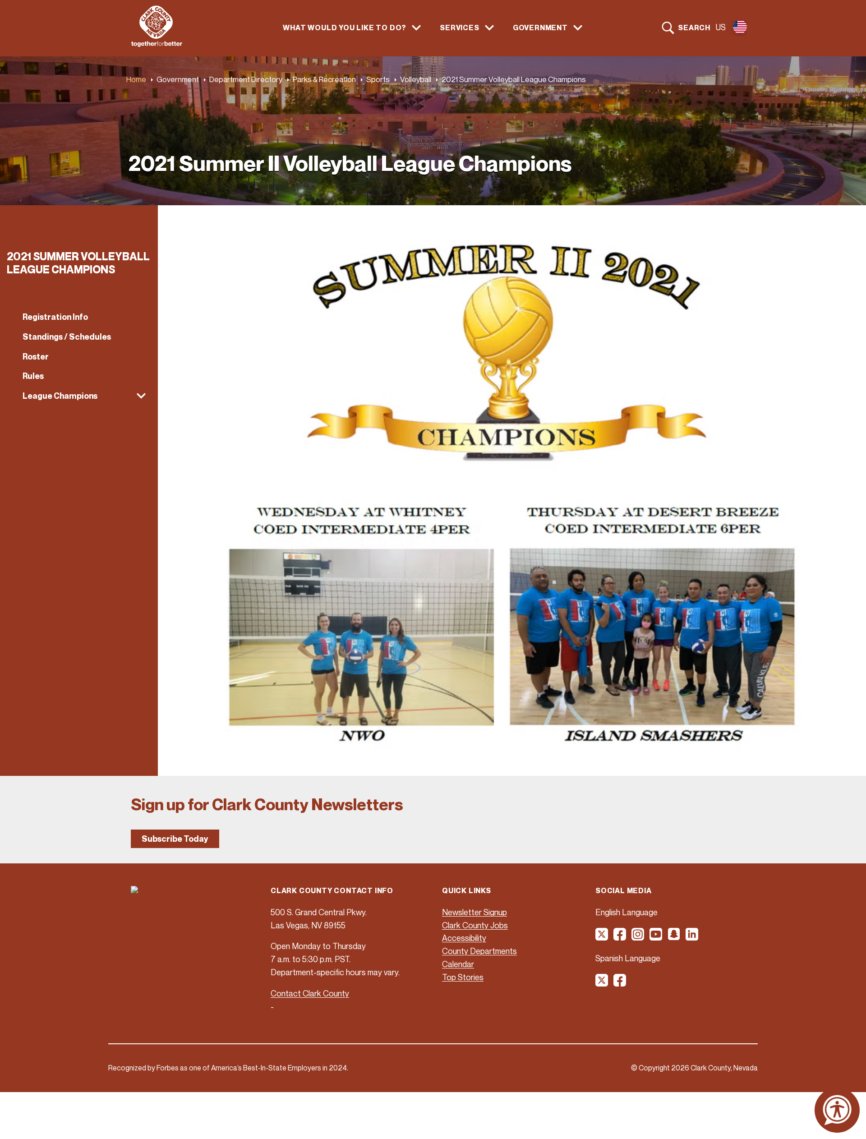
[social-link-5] (674, 937)
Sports (378, 79)
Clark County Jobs (475, 925)
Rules (33, 376)
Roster (36, 356)
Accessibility (464, 938)
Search (694, 27)
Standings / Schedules (67, 336)
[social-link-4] (656, 937)
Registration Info (55, 317)
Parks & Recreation (324, 79)
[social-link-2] (620, 937)
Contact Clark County (310, 993)
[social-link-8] (620, 983)
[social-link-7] (602, 983)
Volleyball (415, 79)
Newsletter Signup (474, 912)
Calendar (458, 964)
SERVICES (459, 27)
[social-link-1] (602, 937)
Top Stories (463, 977)
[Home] (157, 44)
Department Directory (245, 79)
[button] (79, 396)
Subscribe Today (175, 839)
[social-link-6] (692, 937)
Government (178, 79)
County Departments (479, 951)
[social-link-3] (638, 937)
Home (136, 79)
